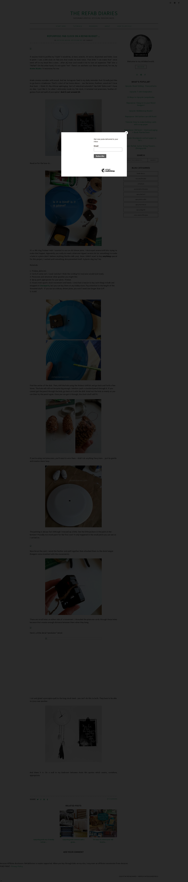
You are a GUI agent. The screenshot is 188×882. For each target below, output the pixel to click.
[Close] (126, 132)
